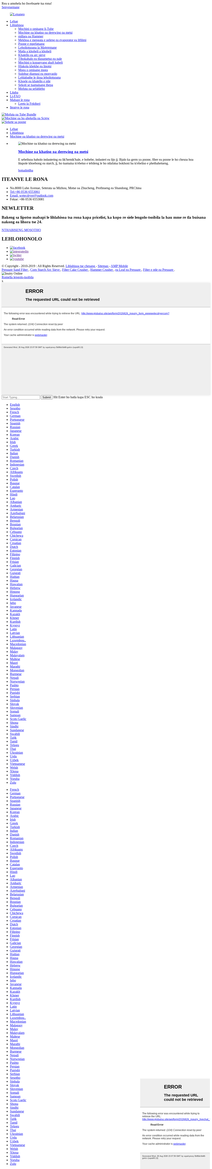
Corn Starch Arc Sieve (45, 269)
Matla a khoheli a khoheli (34, 51)
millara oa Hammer (30, 36)
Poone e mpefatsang (31, 44)
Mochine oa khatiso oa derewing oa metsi (45, 32)
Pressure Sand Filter (15, 269)
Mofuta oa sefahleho (31, 88)
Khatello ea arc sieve (31, 55)
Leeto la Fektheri (29, 103)
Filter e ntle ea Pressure (158, 269)
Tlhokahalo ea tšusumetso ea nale (40, 58)
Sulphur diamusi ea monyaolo (37, 73)
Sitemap (103, 266)
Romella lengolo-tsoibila (18, 277)
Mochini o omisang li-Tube (36, 29)
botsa (21, 170)
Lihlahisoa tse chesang (81, 266)
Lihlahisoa (17, 25)
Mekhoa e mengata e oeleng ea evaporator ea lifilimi (52, 40)
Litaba (14, 92)
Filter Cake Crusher (75, 269)
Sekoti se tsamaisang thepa (35, 85)
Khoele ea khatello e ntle (34, 81)
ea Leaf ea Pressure (128, 269)
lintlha (29, 170)
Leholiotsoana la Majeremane (37, 47)
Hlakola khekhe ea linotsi (34, 66)
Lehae (14, 21)
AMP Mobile (119, 266)
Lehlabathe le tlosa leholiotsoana (39, 77)
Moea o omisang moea (33, 70)
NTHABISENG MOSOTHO (21, 230)
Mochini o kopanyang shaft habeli (40, 62)
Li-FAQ (15, 96)
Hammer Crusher (102, 269)
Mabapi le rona (20, 100)
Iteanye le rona (19, 107)
